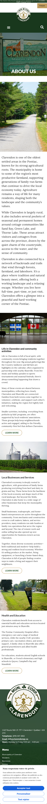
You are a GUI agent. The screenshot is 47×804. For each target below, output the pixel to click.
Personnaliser (23, 794)
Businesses (6, 761)
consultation (41, 1)
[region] (23, 784)
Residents (6, 758)
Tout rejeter (23, 799)
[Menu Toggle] (8, 27)
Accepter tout (23, 788)
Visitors (5, 764)
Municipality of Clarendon (12, 754)
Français (42, 5)
